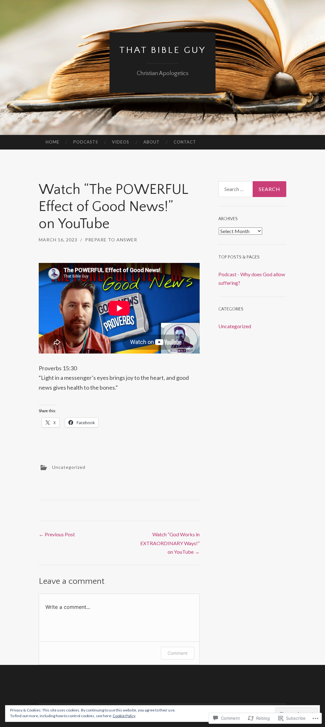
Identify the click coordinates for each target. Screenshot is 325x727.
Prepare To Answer (111, 239)
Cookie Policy (124, 715)
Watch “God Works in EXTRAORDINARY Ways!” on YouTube (170, 542)
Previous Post (57, 534)
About (151, 141)
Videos (120, 141)
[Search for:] (252, 189)
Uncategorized (68, 467)
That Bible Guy (162, 50)
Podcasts (85, 141)
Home (52, 141)
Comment (178, 653)
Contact (185, 141)
